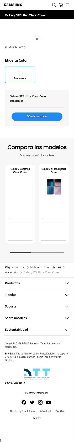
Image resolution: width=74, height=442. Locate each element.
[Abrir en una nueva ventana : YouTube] (48, 402)
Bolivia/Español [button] (13, 382)
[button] (54, 4)
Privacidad (45, 411)
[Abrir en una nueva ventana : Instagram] (40, 402)
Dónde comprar (37, 116)
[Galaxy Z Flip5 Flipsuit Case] (54, 186)
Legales (37, 418)
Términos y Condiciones (22, 411)
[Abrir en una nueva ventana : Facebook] (23, 402)
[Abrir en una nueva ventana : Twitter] (32, 402)
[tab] (37, 39)
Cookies (60, 411)
